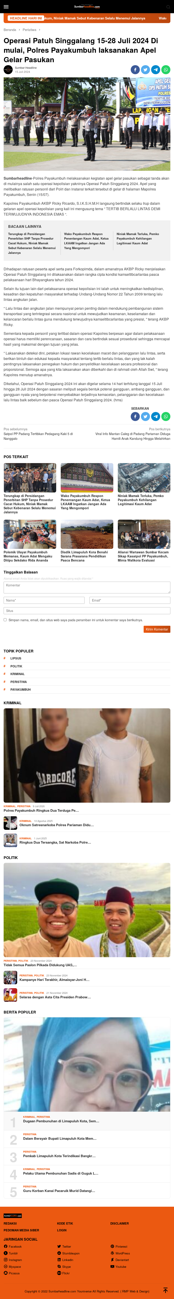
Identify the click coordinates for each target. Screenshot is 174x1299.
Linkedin (67, 1260)
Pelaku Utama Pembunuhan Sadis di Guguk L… (60, 1173)
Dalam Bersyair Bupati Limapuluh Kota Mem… (60, 1138)
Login (61, 1230)
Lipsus (15, 658)
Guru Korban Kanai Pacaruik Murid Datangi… (59, 1191)
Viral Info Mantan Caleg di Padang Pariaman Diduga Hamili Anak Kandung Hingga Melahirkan (132, 434)
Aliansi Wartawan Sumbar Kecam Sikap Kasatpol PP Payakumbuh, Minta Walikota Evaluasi (143, 556)
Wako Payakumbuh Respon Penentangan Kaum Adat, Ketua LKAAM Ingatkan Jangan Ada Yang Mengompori (86, 241)
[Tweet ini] (145, 69)
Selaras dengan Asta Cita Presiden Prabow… (55, 997)
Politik (16, 666)
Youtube (121, 1266)
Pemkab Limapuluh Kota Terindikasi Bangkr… (59, 1156)
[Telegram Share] (155, 69)
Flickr (66, 1273)
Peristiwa (18, 682)
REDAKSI (10, 1223)
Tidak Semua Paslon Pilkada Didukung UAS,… (40, 965)
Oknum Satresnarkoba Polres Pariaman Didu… (56, 825)
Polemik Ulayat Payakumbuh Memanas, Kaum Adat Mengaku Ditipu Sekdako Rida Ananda (28, 556)
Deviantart (122, 1260)
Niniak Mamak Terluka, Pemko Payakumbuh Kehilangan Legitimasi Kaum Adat (138, 238)
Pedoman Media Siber (21, 1230)
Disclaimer (119, 1223)
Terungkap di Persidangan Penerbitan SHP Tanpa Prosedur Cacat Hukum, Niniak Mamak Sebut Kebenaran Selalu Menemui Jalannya (32, 243)
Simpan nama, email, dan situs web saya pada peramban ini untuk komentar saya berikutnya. (76, 620)
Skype (66, 1266)
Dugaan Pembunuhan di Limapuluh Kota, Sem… (61, 1121)
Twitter (66, 1246)
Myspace (15, 1266)
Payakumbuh (20, 689)
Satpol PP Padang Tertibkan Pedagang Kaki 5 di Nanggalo (38, 434)
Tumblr (13, 1253)
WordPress (123, 1253)
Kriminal (17, 674)
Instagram (15, 1260)
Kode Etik (65, 1223)
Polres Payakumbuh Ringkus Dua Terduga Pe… (41, 810)
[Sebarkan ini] (135, 69)
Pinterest (121, 1246)
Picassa (14, 1273)
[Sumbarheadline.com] (87, 6)
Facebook (15, 1246)
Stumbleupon (71, 1253)
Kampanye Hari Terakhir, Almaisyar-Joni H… (54, 980)
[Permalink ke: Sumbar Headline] (8, 69)
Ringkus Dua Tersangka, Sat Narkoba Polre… (55, 842)
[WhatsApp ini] (165, 69)
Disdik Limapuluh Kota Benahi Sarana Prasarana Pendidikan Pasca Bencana (84, 556)
